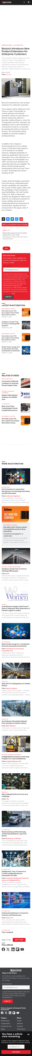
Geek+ (7, 573)
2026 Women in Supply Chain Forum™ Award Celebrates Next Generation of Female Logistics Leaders (16, 608)
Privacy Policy (19, 293)
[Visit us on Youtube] (22, 949)
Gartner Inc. (9, 918)
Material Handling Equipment (8, 392)
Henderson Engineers (12, 496)
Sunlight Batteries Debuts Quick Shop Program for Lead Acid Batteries (15, 758)
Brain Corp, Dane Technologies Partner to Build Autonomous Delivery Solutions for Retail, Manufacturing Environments (10, 408)
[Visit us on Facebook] (3, 949)
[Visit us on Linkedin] (13, 949)
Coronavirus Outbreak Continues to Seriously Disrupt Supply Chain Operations (10, 383)
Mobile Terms (7, 293)
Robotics (5, 681)
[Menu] (28, 2)
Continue (16, 1052)
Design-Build (6, 487)
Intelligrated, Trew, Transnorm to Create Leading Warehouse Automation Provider (14, 873)
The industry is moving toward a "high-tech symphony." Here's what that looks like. (15, 729)
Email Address (8, 266)
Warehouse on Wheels (13, 838)
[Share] (8, 219)
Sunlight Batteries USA (13, 761)
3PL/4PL (4, 604)
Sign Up (8, 297)
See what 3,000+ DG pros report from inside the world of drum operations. (10, 313)
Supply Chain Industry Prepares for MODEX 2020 (10, 397)
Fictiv (7, 799)
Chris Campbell (7, 932)
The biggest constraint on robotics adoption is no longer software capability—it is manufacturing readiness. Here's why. (16, 803)
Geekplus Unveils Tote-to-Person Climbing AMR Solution (10, 323)
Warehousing (7, 45)
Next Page (19, 940)
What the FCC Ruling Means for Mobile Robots (16, 684)
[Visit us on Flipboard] (17, 949)
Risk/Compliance (7, 379)
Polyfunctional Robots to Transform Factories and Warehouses (15, 914)
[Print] (3, 219)
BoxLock (8, 74)
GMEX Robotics (10, 726)
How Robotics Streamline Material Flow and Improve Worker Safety (14, 722)
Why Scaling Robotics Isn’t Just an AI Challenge (15, 795)
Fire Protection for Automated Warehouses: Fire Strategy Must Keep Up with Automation (16, 491)
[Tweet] (16, 219)
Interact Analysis (11, 688)
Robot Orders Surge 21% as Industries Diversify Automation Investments (11, 349)
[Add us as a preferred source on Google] (21, 219)
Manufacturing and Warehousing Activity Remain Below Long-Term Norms (14, 834)
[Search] (24, 2)
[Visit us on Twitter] (8, 949)
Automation (18, 45)
